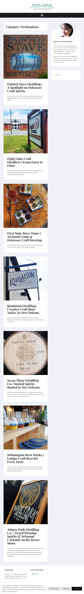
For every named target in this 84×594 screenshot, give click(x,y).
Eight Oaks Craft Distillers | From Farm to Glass (25, 162)
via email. (23, 578)
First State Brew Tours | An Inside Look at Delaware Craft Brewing (24, 236)
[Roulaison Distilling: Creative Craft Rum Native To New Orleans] (26, 278)
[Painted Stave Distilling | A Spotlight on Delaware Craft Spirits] (26, 57)
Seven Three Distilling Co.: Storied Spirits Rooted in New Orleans (23, 383)
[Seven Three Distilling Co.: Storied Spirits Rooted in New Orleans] (26, 353)
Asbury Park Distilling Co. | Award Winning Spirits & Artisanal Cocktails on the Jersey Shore (23, 536)
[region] (42, 588)
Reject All (66, 588)
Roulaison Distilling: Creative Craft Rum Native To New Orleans (23, 309)
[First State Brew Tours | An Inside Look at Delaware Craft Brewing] (26, 206)
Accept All (77, 588)
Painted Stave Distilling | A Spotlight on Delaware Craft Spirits (24, 87)
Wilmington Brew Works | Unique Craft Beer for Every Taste (25, 458)
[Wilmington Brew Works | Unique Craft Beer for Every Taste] (26, 427)
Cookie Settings (54, 588)
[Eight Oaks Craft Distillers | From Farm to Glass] (26, 131)
